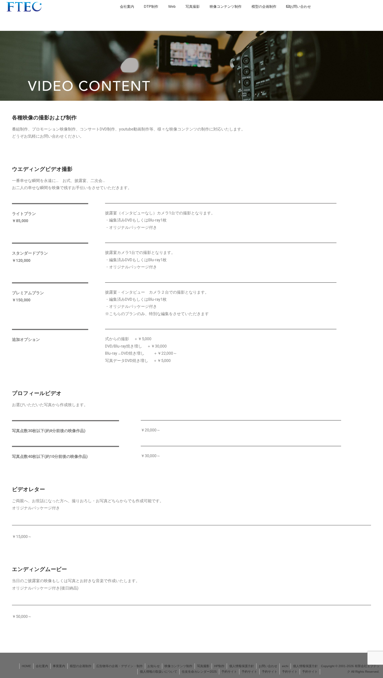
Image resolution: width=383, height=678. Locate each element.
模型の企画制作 (81, 666)
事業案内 (59, 666)
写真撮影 (203, 666)
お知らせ (153, 666)
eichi (285, 666)
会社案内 (42, 666)
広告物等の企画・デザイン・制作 (119, 666)
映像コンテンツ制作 (178, 666)
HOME (26, 666)
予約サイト (229, 671)
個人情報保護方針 (241, 666)
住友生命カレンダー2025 (199, 671)
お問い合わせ (268, 666)
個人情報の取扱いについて (158, 671)
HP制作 (219, 666)
